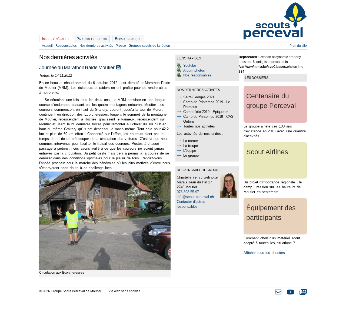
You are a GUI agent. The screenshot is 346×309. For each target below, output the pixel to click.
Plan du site (298, 46)
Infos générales (55, 38)
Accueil (47, 46)
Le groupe (191, 155)
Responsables (66, 46)
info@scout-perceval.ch (195, 197)
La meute (190, 141)
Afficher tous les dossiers (264, 253)
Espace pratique (128, 38)
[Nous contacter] (278, 293)
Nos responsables (197, 75)
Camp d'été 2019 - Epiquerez (205, 112)
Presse (121, 46)
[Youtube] (290, 293)
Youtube (189, 65)
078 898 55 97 (188, 192)
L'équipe (189, 151)
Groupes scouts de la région (149, 46)
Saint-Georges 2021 (198, 97)
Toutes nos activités (199, 126)
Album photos (194, 70)
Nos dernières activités (96, 46)
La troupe (190, 146)
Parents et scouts (91, 38)
